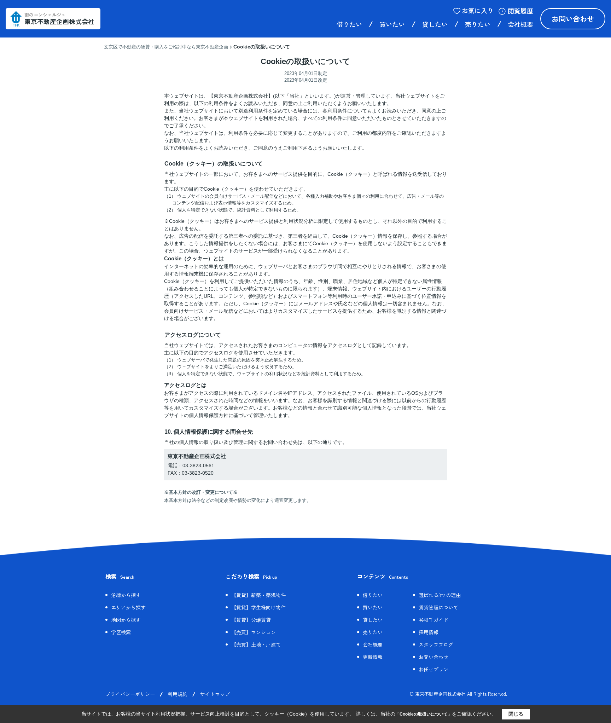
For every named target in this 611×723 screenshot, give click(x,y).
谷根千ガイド (433, 619)
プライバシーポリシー (130, 694)
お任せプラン (433, 669)
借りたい (349, 24)
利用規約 (177, 694)
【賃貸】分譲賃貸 (251, 619)
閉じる (515, 714)
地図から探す (126, 619)
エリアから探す (128, 607)
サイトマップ (215, 694)
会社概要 (520, 24)
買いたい (392, 24)
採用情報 (428, 632)
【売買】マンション (253, 632)
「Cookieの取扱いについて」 (423, 714)
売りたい (477, 24)
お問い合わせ (573, 18)
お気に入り (478, 10)
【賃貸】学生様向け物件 (258, 607)
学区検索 (121, 632)
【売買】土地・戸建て (256, 644)
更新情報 (373, 656)
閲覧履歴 (520, 10)
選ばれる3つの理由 (440, 594)
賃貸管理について (438, 607)
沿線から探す (126, 594)
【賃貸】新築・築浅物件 (258, 594)
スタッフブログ (436, 644)
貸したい (435, 24)
